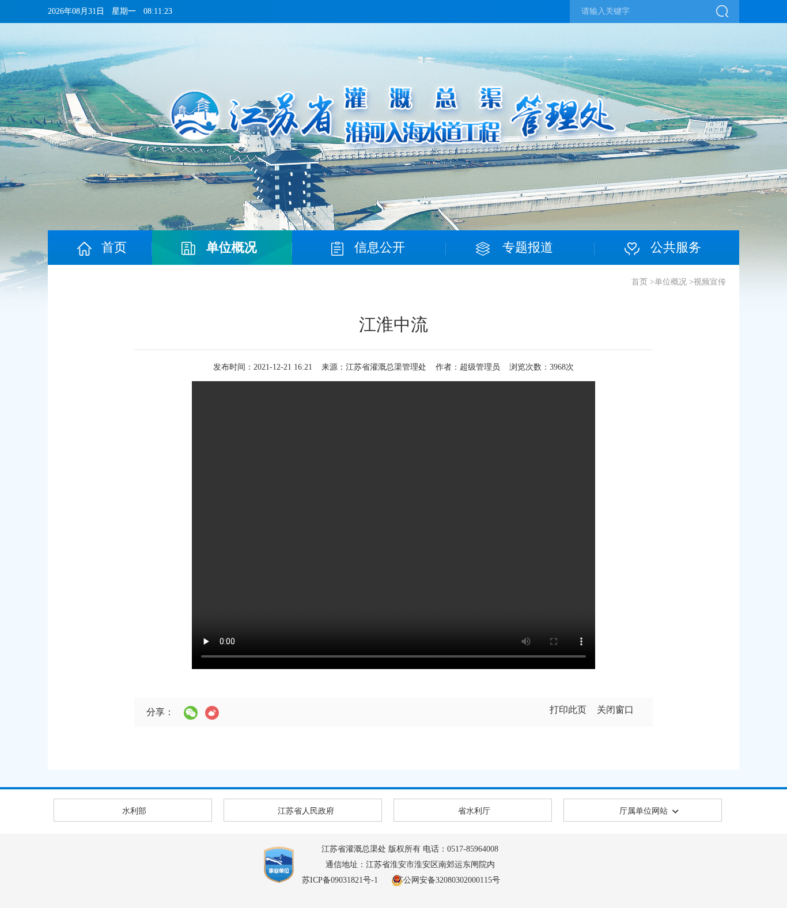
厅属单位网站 (643, 811)
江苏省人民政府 (306, 811)
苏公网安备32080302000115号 (447, 880)
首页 (639, 282)
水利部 (134, 811)
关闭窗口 (615, 710)
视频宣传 (710, 282)
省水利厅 (474, 811)
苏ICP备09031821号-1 (340, 880)
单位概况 (670, 282)
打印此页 (568, 710)
